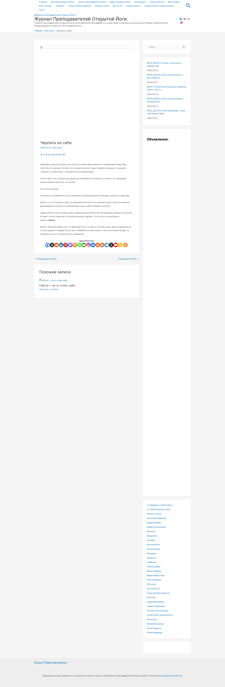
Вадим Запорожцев (156, 527)
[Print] (97, 245)
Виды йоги (152, 536)
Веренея (151, 531)
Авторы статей (102, 6)
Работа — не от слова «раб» (57, 285)
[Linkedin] (61, 245)
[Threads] (111, 245)
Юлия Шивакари (154, 632)
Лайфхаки (151, 562)
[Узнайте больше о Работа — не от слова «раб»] (53, 280)
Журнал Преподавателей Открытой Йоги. (81, 19)
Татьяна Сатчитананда (157, 610)
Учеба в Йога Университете (160, 615)
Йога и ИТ (117, 6)
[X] (52, 245)
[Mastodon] (70, 245)
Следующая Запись (128, 259)
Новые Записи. (133, 6)
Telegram (60, 6)
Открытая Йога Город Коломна (159, 6)
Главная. (43, 2)
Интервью (151, 553)
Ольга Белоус (153, 588)
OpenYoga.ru (140, 2)
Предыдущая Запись (46, 259)
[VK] (188, 19)
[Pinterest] (65, 245)
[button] (188, 6)
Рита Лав (151, 597)
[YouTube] (184, 19)
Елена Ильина (153, 549)
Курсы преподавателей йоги (92, 2)
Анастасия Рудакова (156, 518)
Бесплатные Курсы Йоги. (63, 2)
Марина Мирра (154, 571)
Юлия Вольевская (155, 624)
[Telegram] (181, 19)
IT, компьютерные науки (158, 509)
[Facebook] (47, 245)
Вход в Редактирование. (50, 662)
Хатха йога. (152, 619)
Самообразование (155, 602)
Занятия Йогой (157, 2)
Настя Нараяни (154, 579)
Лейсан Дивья (153, 566)
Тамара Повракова (155, 606)
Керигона (151, 558)
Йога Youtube (45, 6)
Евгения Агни (153, 544)
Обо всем (57, 147)
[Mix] (75, 245)
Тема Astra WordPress (171, 675)
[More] (125, 245)
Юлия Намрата (154, 628)
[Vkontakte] (93, 245)
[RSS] (102, 245)
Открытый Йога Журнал (79, 6)
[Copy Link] (120, 245)
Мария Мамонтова (155, 575)
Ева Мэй (151, 540)
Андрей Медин (154, 522)
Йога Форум (174, 2)
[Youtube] (116, 245)
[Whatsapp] (79, 245)
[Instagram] (181, 22)
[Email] (84, 245)
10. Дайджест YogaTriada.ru (160, 505)
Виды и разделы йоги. (120, 2)
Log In (42, 9)
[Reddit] (56, 245)
